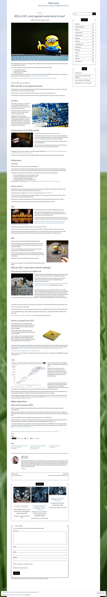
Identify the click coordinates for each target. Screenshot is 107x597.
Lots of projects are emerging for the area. (23, 426)
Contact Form (78, 72)
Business (84, 29)
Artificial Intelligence (21, 505)
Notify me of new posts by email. (20, 567)
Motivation (84, 50)
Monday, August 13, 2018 (43, 20)
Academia (84, 24)
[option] (22, 502)
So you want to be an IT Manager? (82, 80)
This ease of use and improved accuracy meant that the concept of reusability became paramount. (40, 348)
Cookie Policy (27, 594)
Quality (43, 508)
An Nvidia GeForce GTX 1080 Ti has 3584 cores (22, 315)
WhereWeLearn (84, 61)
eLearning (84, 41)
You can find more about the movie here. (39, 76)
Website (15, 557)
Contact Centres (84, 35)
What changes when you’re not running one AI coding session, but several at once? (22, 511)
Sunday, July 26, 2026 (43, 518)
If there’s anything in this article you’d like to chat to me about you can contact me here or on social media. (35, 431)
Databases (84, 38)
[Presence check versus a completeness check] (57, 491)
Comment (15, 530)
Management (36, 508)
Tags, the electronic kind (17, 474)
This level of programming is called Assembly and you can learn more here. (43, 181)
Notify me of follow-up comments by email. (23, 564)
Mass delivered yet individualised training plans (58, 474)
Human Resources (84, 44)
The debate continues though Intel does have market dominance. (25, 350)
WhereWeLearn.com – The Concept (83, 83)
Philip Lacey (53, 3)
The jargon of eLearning (54, 445)
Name (15, 546)
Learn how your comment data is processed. (38, 578)
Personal (84, 52)
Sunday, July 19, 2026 (61, 507)
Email (14, 551)
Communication (39, 507)
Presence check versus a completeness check (57, 504)
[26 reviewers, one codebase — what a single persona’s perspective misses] (39, 495)
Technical (39, 13)
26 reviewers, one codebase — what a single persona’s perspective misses (40, 514)
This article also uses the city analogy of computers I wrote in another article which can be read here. (33, 78)
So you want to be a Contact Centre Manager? (83, 76)
